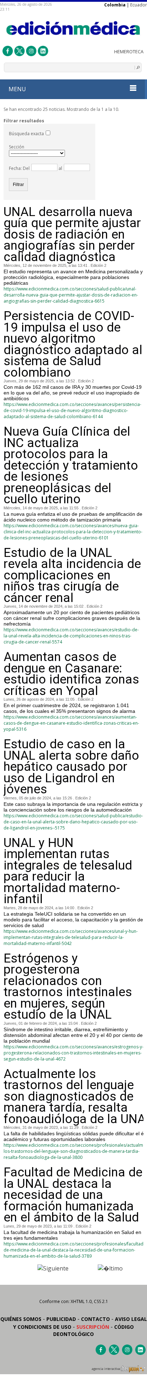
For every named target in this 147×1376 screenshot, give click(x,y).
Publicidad (61, 1319)
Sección (16, 147)
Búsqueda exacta (26, 134)
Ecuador (138, 5)
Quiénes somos (20, 1319)
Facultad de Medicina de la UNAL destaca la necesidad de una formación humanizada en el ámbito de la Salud (73, 1195)
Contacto (95, 1319)
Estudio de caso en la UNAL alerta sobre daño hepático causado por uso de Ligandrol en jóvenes (71, 767)
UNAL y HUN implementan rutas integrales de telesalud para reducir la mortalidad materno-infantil (68, 871)
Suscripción (92, 1326)
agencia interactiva (106, 1369)
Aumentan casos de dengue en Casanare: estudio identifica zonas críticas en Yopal (71, 673)
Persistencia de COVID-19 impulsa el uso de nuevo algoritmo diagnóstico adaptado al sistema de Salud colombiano (73, 344)
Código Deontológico (93, 1330)
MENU (17, 89)
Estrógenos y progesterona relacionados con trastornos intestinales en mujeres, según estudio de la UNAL (68, 986)
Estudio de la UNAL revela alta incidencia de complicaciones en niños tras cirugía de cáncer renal (72, 575)
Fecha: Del (19, 168)
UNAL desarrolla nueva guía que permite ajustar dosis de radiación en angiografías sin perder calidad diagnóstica (72, 234)
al (59, 168)
